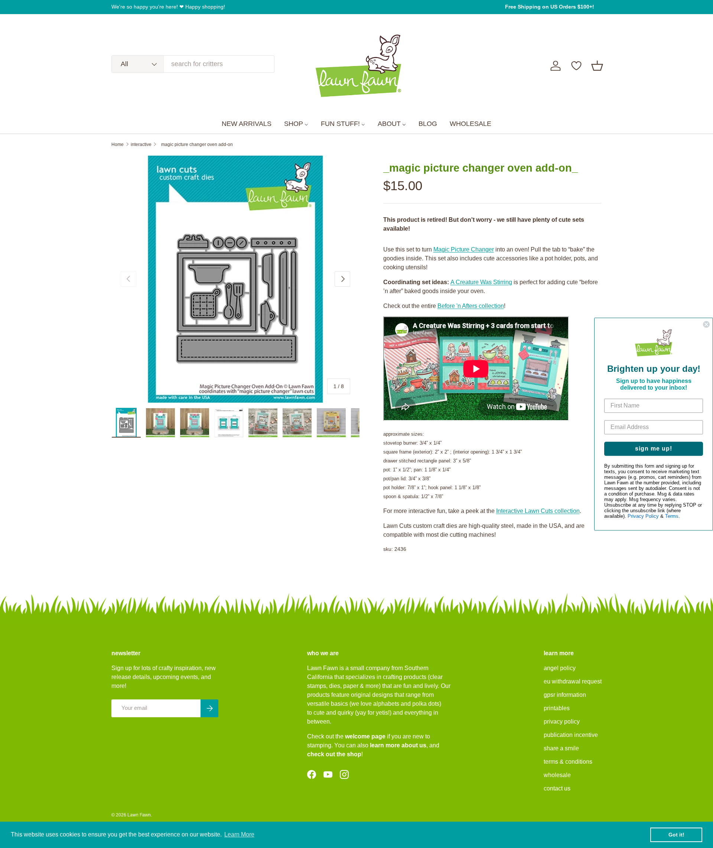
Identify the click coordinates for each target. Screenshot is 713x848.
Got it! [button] (676, 835)
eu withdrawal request (573, 681)
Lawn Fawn (139, 815)
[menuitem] (246, 124)
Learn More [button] (239, 834)
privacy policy (562, 721)
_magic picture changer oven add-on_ (197, 144)
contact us (557, 788)
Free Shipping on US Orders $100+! (549, 7)
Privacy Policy (643, 516)
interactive (141, 144)
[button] (597, 66)
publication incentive (571, 735)
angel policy (560, 668)
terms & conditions (568, 761)
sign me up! (653, 448)
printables (557, 708)
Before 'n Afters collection (470, 306)
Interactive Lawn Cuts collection (538, 511)
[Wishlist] (576, 66)
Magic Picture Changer (463, 249)
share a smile (561, 748)
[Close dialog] (706, 324)
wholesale (557, 775)
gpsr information (565, 695)
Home (117, 144)
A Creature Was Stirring (481, 282)
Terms (671, 516)
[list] (235, 279)
